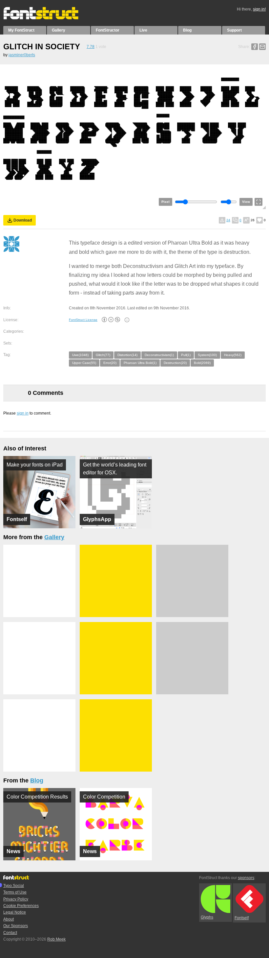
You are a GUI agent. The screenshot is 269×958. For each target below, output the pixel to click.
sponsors (246, 877)
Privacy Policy (15, 899)
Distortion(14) (127, 355)
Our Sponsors (15, 925)
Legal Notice (14, 912)
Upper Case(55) (84, 363)
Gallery (58, 30)
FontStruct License (83, 320)
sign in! (259, 9)
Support (234, 30)
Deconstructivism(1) (159, 355)
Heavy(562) (232, 355)
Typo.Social (13, 885)
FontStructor (107, 30)
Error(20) (109, 363)
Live (143, 30)
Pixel (165, 202)
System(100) (207, 355)
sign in (23, 413)
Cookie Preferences (21, 905)
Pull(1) (186, 355)
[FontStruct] (47, 18)
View (246, 202)
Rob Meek (56, 939)
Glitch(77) (103, 355)
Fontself (242, 918)
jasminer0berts (22, 55)
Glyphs (207, 917)
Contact (10, 932)
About (8, 919)
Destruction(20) (175, 363)
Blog (187, 30)
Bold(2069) (202, 363)
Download (22, 220)
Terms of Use (15, 892)
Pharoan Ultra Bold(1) (140, 363)
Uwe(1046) (80, 355)
